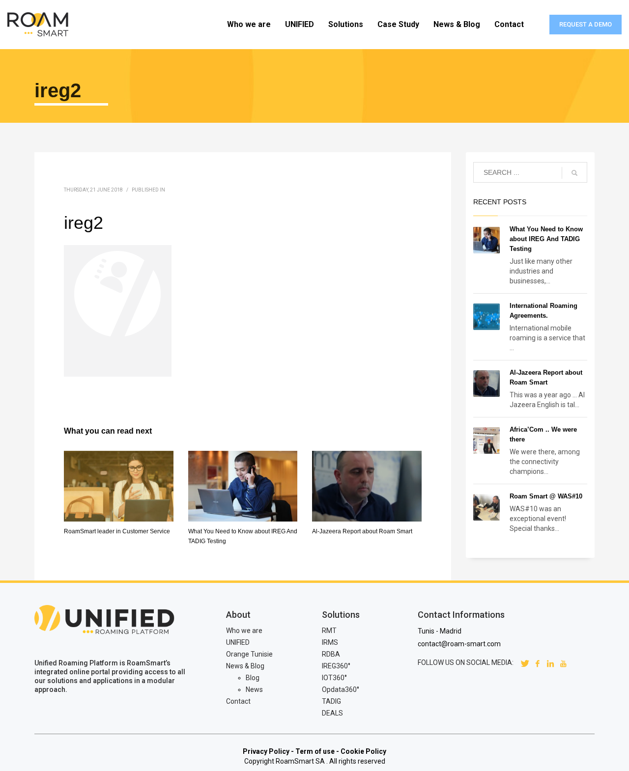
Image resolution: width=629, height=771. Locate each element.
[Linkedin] (550, 662)
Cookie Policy (363, 751)
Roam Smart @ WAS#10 (546, 496)
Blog (252, 678)
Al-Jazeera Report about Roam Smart (362, 531)
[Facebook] (538, 662)
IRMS (330, 642)
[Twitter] (525, 662)
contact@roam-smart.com (459, 644)
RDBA (331, 654)
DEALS (332, 713)
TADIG (331, 701)
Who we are (244, 630)
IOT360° (334, 678)
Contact (238, 701)
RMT (329, 630)
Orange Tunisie (249, 654)
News (254, 689)
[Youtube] (563, 662)
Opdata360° (340, 689)
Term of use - (317, 751)
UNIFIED (238, 642)
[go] (574, 173)
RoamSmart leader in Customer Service (117, 531)
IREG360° (336, 666)
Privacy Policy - (268, 751)
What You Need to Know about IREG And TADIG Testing (546, 238)
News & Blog (245, 666)
